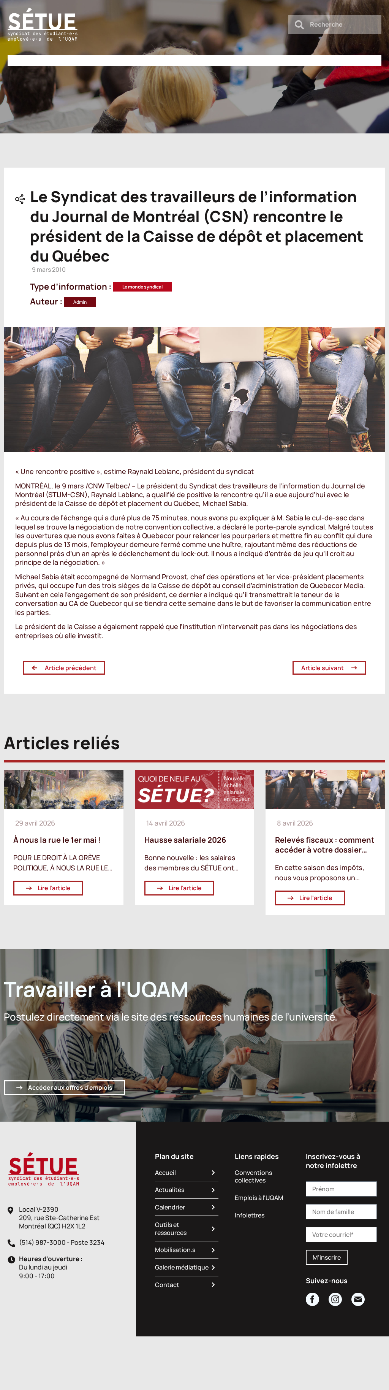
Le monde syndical (142, 287)
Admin (80, 302)
